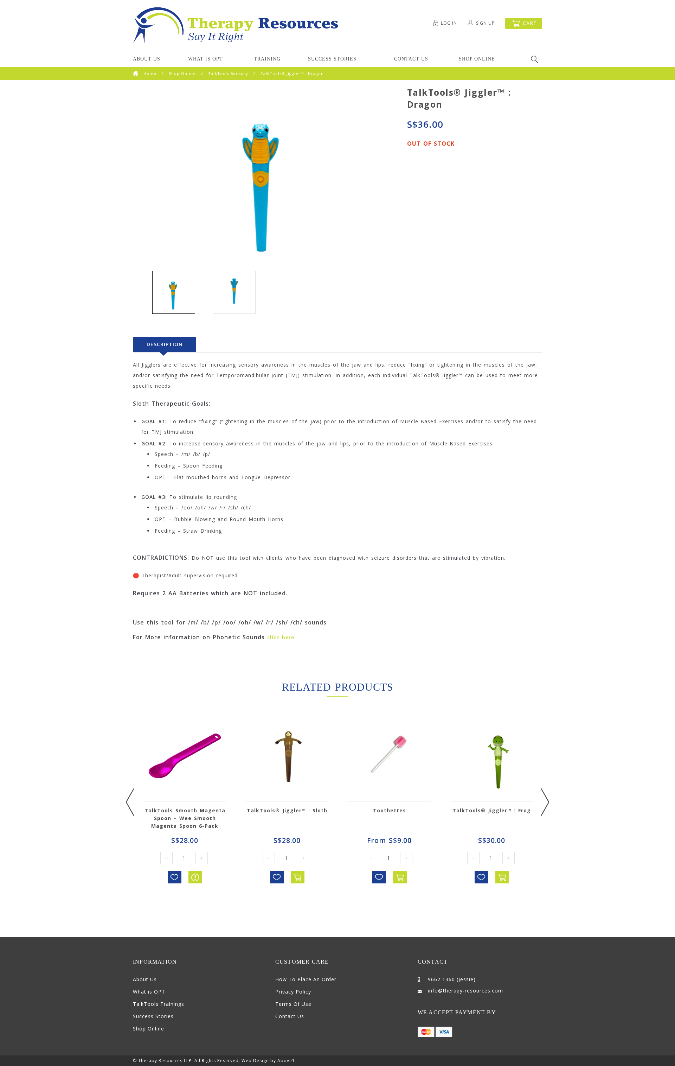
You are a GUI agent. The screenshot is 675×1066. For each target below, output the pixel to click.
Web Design (255, 1061)
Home (149, 73)
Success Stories (332, 59)
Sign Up (485, 23)
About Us (146, 59)
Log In (449, 23)
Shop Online (477, 59)
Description (165, 344)
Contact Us (411, 59)
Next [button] (545, 802)
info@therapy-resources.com (465, 990)
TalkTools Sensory (228, 73)
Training (267, 59)
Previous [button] (130, 802)
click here (280, 637)
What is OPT (205, 59)
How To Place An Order (305, 979)
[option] (173, 293)
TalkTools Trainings (158, 1004)
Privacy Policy (293, 991)
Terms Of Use (293, 1004)
